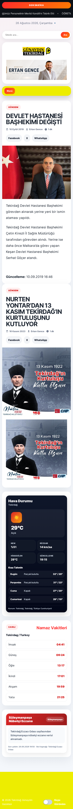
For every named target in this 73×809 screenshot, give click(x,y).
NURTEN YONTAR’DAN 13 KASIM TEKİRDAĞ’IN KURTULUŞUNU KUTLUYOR (34, 311)
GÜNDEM (13, 107)
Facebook (14, 138)
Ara (65, 35)
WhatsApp (40, 138)
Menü (10, 91)
